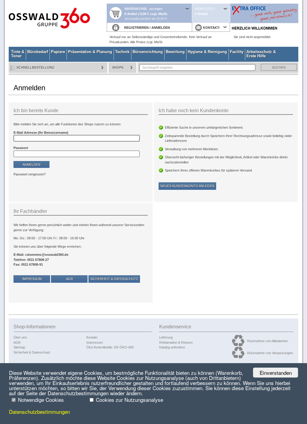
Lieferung (166, 337)
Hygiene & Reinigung (207, 51)
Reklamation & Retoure (176, 342)
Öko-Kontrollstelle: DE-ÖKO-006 (110, 347)
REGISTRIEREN (136, 27)
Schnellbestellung (35, 67)
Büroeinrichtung (148, 51)
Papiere (58, 51)
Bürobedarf (37, 51)
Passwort (20, 148)
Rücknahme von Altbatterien (267, 341)
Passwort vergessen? (29, 174)
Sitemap (19, 347)
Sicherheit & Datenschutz (114, 279)
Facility (236, 51)
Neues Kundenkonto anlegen (187, 186)
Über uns (20, 337)
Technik (122, 51)
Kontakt (91, 337)
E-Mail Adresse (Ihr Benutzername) (40, 132)
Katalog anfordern (172, 347)
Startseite (57, 23)
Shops (118, 67)
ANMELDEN (160, 27)
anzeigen (155, 8)
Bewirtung (175, 51)
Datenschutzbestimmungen (39, 411)
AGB (69, 279)
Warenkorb (135, 8)
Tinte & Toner (17, 53)
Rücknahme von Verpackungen (270, 353)
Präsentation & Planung (90, 51)
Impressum (32, 279)
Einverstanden (276, 372)
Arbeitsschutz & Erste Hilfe (261, 53)
